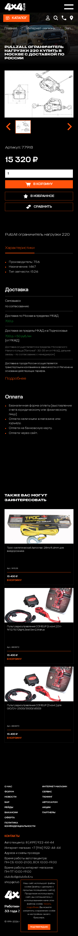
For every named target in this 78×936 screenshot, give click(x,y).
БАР (7, 802)
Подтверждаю (39, 927)
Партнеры (48, 812)
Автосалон (50, 802)
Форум (9, 792)
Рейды (9, 807)
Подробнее (15, 378)
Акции (46, 807)
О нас (8, 787)
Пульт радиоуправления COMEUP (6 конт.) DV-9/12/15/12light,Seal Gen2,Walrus (34, 628)
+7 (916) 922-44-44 (46, 848)
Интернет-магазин (41, 28)
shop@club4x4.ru (17, 882)
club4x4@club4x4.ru (19, 877)
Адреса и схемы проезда (22, 853)
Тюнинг (47, 797)
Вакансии (11, 812)
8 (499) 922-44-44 (40, 842)
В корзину (14, 580)
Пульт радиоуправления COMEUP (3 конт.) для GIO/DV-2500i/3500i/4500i (34, 707)
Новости (10, 797)
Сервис (47, 792)
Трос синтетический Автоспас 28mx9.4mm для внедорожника (35, 549)
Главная (11, 28)
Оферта (10, 818)
